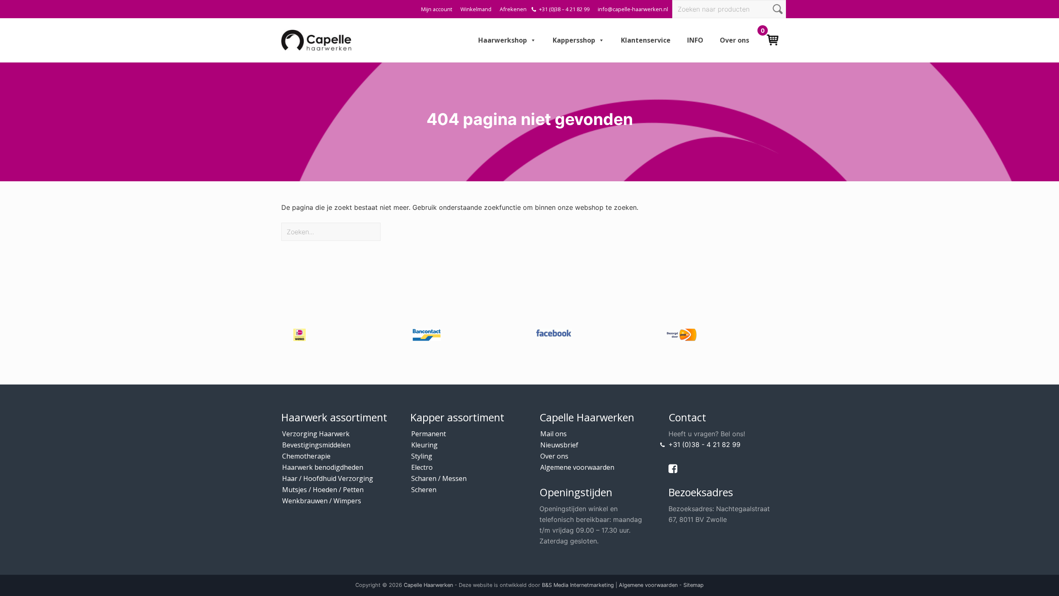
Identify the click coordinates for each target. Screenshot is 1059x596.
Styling (421, 456)
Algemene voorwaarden (577, 467)
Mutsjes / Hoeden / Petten (323, 489)
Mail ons (553, 433)
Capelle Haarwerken (428, 585)
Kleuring (424, 444)
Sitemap (693, 585)
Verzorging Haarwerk (316, 433)
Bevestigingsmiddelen (316, 444)
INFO (695, 40)
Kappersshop (574, 40)
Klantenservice (646, 40)
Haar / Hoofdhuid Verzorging (327, 478)
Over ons (734, 40)
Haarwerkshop (502, 40)
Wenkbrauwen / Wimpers (321, 500)
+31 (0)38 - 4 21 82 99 (704, 444)
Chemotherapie (306, 456)
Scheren (423, 489)
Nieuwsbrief (559, 444)
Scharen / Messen (439, 478)
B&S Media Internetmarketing (578, 585)
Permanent (428, 433)
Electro (422, 467)
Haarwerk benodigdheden (322, 467)
